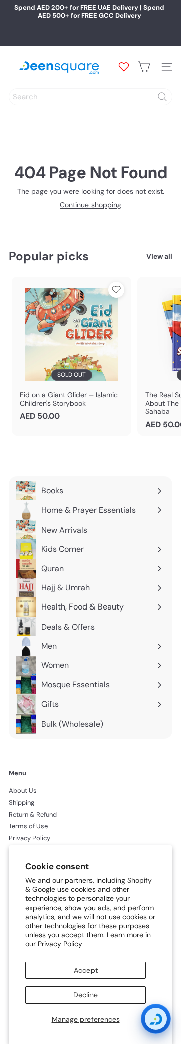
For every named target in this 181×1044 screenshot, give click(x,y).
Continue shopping (90, 204)
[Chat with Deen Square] (156, 1019)
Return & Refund (33, 814)
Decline (85, 994)
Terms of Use (28, 826)
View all (159, 256)
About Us (23, 790)
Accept (86, 970)
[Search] (162, 96)
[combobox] (90, 96)
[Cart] (143, 66)
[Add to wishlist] (116, 290)
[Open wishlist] (123, 66)
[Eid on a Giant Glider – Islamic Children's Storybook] (71, 352)
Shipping (21, 802)
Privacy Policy (60, 943)
